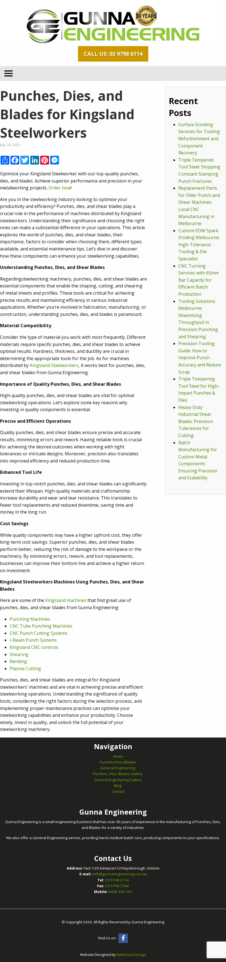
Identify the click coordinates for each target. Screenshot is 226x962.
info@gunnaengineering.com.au (119, 873)
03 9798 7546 (117, 885)
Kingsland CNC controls (34, 647)
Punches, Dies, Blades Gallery (118, 773)
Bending (18, 661)
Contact (118, 791)
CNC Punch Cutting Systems (39, 633)
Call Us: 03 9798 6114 (113, 53)
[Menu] (8, 73)
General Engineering (117, 767)
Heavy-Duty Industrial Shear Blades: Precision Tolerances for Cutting (195, 421)
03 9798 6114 (117, 880)
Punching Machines (30, 619)
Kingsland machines (65, 600)
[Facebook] (123, 938)
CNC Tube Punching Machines (41, 626)
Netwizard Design (131, 954)
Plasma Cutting (25, 668)
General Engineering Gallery (118, 779)
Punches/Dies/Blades (118, 762)
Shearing (19, 654)
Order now (60, 188)
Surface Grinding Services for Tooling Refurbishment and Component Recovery (199, 138)
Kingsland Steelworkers (54, 365)
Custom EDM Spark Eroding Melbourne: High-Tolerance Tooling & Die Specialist (199, 245)
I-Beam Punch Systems (33, 640)
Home (118, 756)
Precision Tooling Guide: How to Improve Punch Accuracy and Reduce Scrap (199, 357)
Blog (118, 785)
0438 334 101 (120, 891)
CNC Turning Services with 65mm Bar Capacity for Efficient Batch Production (198, 280)
